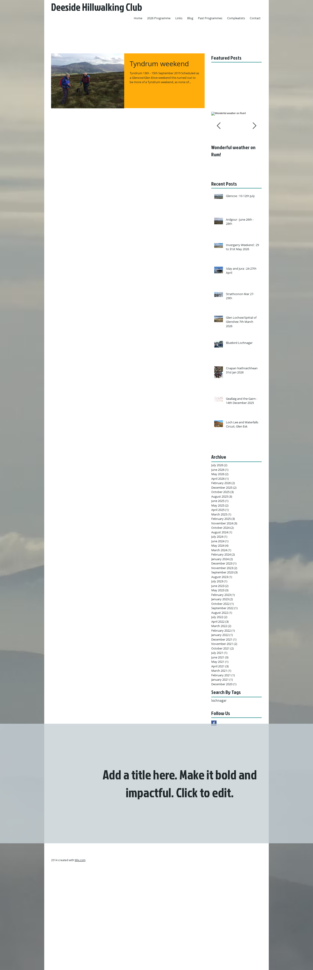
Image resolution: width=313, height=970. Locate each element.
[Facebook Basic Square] (214, 723)
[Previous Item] (219, 125)
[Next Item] (254, 125)
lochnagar (219, 700)
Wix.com (80, 860)
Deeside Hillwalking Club (96, 7)
